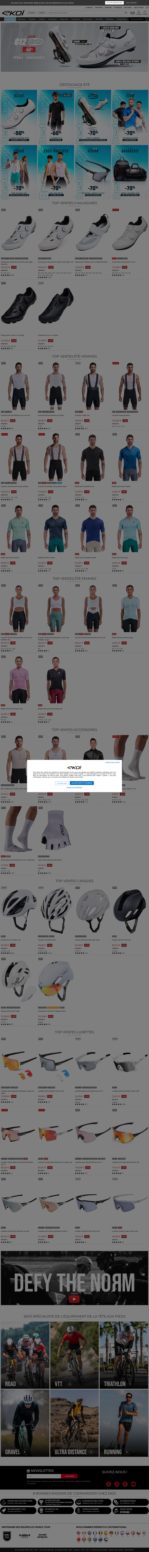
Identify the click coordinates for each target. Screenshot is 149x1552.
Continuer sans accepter (112, 762)
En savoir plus (62, 783)
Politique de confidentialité (74, 787)
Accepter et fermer (82, 783)
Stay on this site (131, 2)
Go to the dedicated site (114, 2)
